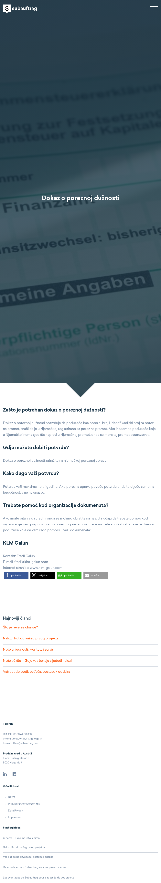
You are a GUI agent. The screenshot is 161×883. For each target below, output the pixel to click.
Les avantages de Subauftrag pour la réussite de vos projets (38, 878)
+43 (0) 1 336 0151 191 (31, 739)
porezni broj (99, 423)
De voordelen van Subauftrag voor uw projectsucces (34, 867)
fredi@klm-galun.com (31, 562)
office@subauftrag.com (25, 743)
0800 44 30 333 (22, 734)
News (11, 797)
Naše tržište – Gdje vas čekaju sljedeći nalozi (37, 661)
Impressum (14, 817)
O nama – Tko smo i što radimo (21, 838)
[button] (16, 575)
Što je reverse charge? (20, 627)
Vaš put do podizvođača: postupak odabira (36, 672)
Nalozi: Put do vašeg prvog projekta (31, 638)
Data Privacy (15, 811)
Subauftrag (20, 9)
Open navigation (154, 9)
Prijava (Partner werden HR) (24, 804)
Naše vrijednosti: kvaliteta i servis (28, 649)
